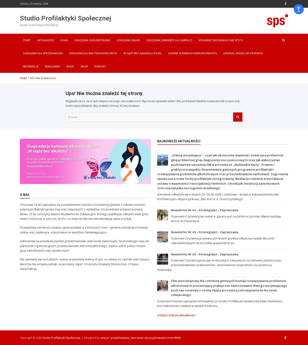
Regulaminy (52, 66)
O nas (64, 40)
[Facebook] (285, 4)
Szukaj (237, 117)
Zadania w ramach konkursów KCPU (192, 53)
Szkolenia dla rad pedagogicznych (93, 53)
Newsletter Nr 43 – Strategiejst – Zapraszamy (204, 232)
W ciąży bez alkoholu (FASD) (142, 53)
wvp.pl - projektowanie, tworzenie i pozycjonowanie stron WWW (141, 338)
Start (27, 40)
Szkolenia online (128, 40)
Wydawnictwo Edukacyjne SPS (219, 40)
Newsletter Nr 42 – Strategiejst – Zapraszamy (204, 254)
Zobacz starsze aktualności (176, 315)
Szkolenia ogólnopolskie (92, 40)
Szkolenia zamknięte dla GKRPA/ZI (169, 40)
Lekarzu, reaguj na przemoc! (243, 53)
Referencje (31, 66)
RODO (70, 66)
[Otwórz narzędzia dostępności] (299, 9)
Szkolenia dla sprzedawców (43, 53)
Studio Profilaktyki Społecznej (65, 18)
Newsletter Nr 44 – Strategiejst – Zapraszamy (204, 210)
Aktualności (45, 40)
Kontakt (100, 66)
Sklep (84, 66)
